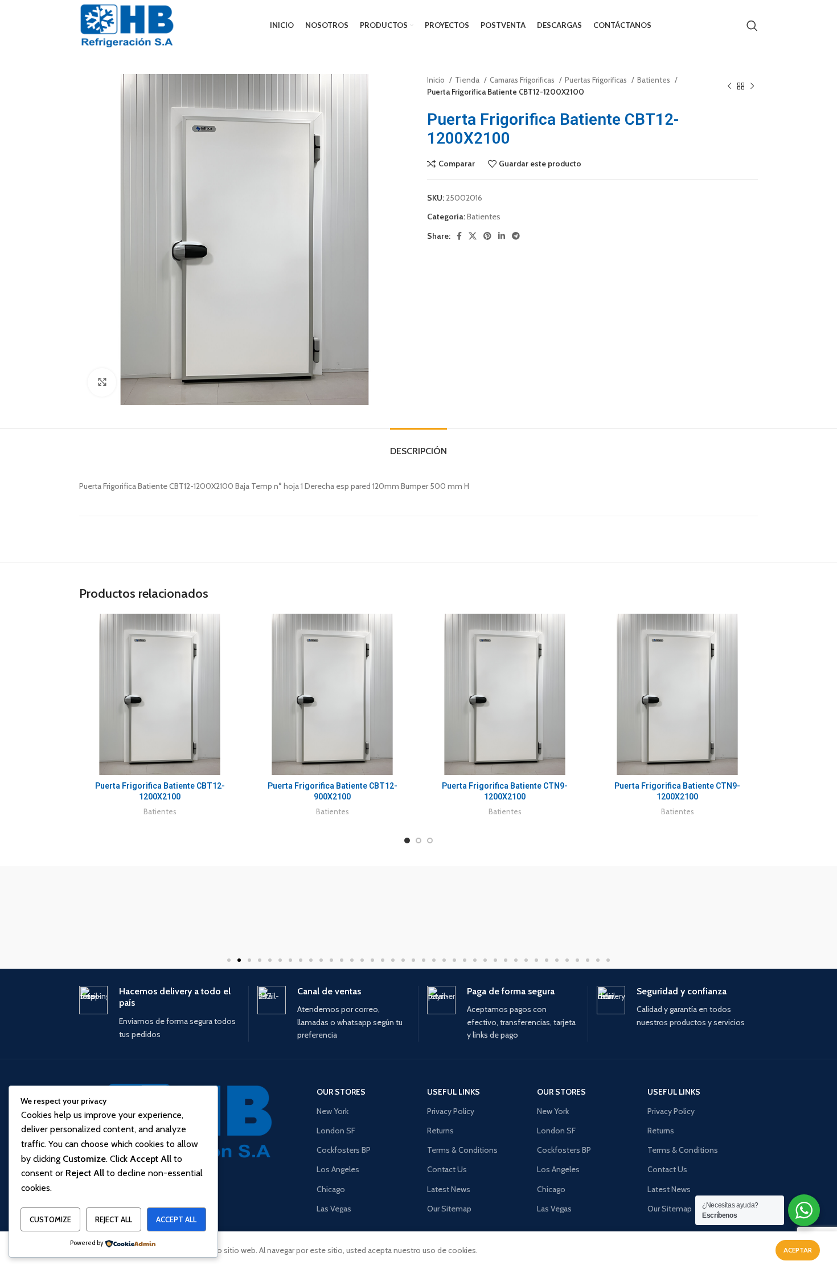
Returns (440, 1130)
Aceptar (797, 1250)
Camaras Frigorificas (523, 79)
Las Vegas (334, 1208)
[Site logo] (127, 26)
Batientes (654, 79)
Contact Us (447, 1169)
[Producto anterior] (729, 86)
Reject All (113, 1219)
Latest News (448, 1189)
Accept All (176, 1219)
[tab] (418, 445)
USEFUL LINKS (453, 1092)
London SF (336, 1130)
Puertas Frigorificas (597, 79)
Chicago (331, 1189)
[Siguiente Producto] (752, 86)
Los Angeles (338, 1169)
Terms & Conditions (462, 1150)
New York (332, 1111)
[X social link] (472, 235)
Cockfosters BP (344, 1150)
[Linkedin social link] (501, 235)
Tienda (468, 79)
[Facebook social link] (459, 235)
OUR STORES (341, 1092)
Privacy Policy (450, 1111)
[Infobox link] (159, 1013)
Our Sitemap (449, 1208)
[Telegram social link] (515, 235)
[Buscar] (752, 25)
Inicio (436, 79)
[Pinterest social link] (487, 235)
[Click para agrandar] (102, 382)
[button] (229, 960)
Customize (50, 1219)
